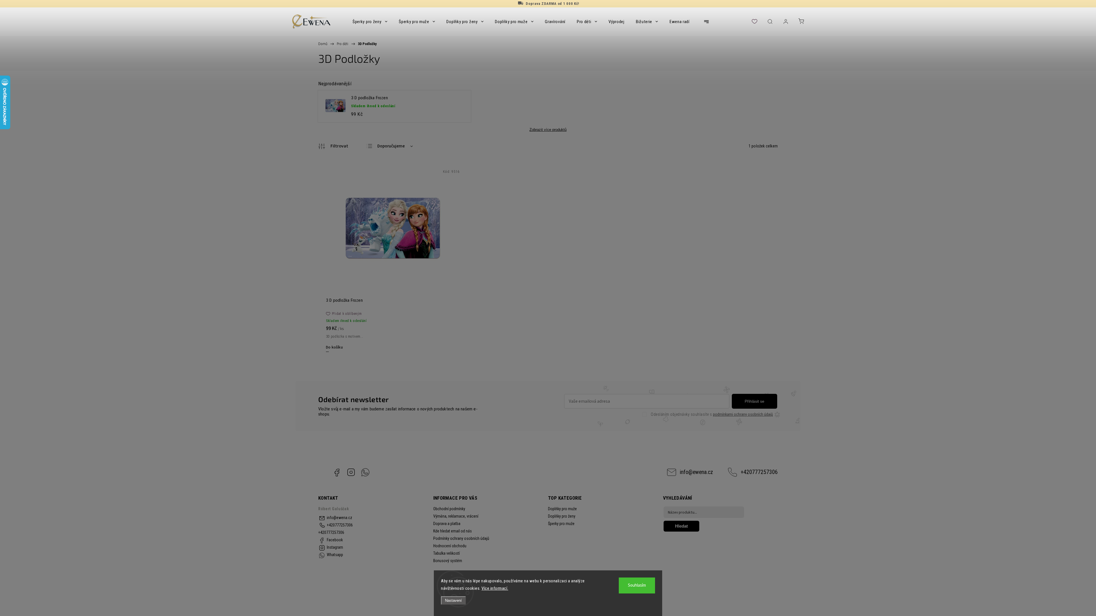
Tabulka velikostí (446, 553)
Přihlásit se (754, 401)
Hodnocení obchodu (449, 546)
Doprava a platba (446, 523)
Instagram (351, 472)
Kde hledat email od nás (452, 531)
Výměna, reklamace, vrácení (455, 516)
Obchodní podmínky (449, 508)
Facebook (337, 472)
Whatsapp (365, 472)
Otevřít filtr (333, 146)
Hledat (681, 526)
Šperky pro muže (561, 523)
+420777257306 (759, 472)
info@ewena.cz (696, 472)
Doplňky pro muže (562, 508)
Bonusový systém (447, 560)
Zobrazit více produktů (548, 129)
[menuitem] (369, 21)
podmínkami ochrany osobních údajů (743, 414)
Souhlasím (637, 585)
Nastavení (453, 600)
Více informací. (494, 588)
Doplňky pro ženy (561, 516)
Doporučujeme (391, 146)
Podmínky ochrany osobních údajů (461, 538)
